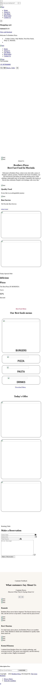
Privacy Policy (8, 679)
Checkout (9, 32)
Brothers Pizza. (16, 674)
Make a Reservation (7, 556)
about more (4, 209)
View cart (3, 32)
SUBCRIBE (22, 670)
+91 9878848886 (5, 64)
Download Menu (20, 387)
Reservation (7, 16)
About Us (7, 12)
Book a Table (11, 68)
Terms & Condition (10, 681)
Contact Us (7, 17)
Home (6, 10)
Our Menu (7, 14)
